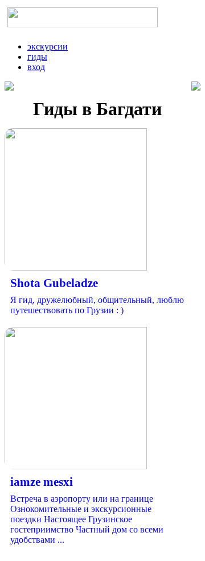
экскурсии (47, 46)
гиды (37, 57)
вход (36, 67)
